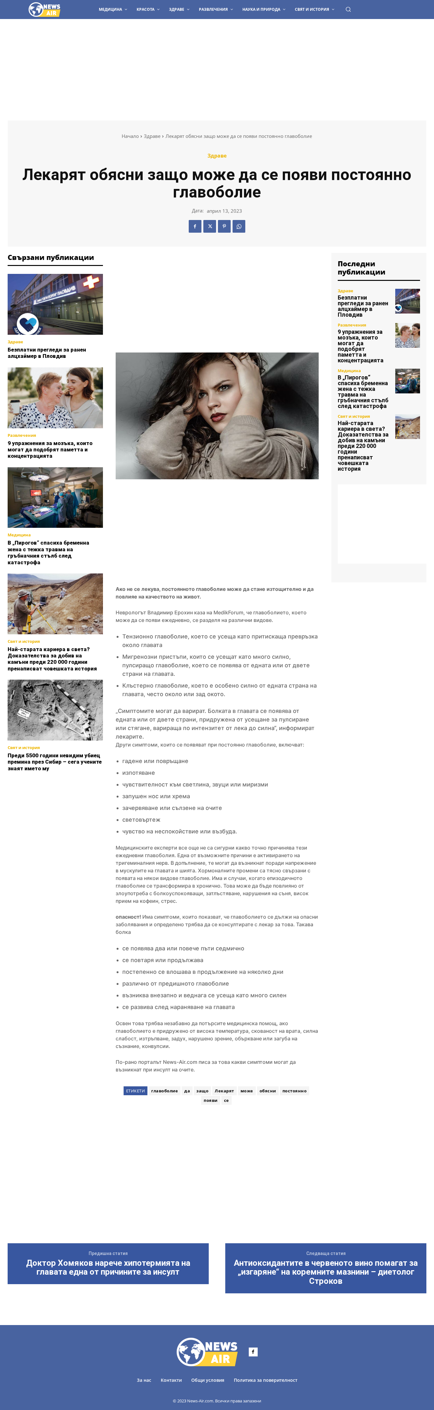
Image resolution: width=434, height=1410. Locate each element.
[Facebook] (195, 226)
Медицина (19, 535)
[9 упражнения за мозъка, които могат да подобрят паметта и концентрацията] (55, 397)
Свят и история (24, 641)
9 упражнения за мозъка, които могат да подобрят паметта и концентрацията (50, 449)
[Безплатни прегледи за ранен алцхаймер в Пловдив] (55, 304)
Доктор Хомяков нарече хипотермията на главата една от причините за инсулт (108, 1267)
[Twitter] (209, 226)
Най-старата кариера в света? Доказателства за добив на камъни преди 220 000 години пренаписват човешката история (52, 659)
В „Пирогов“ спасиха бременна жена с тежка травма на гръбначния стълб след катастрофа (48, 552)
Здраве (152, 136)
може (247, 1091)
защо (202, 1091)
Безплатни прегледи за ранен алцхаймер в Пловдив (47, 352)
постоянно (294, 1091)
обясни (268, 1091)
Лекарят (224, 1091)
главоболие (164, 1091)
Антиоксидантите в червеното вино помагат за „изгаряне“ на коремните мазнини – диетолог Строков (326, 1272)
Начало (130, 136)
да (187, 1091)
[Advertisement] (217, 66)
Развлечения (22, 435)
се (226, 1100)
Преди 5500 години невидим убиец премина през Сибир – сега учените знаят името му (55, 762)
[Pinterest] (224, 226)
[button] (348, 9)
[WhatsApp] (239, 226)
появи (211, 1100)
